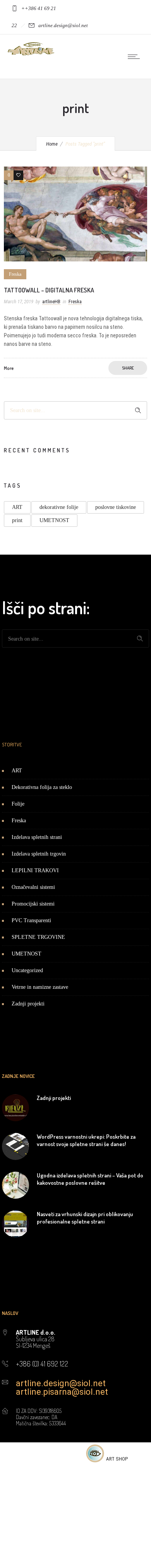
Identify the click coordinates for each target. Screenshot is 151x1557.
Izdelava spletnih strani (37, 837)
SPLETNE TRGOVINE (38, 937)
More (9, 368)
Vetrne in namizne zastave (40, 987)
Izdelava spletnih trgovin (39, 854)
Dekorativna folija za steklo (42, 787)
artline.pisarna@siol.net (62, 1392)
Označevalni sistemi (33, 887)
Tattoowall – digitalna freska (49, 290)
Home (52, 144)
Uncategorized (27, 970)
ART (17, 507)
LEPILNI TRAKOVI (35, 870)
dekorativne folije (58, 507)
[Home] (31, 53)
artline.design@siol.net (61, 1383)
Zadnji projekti (28, 1004)
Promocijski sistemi (33, 904)
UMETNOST (54, 520)
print (17, 520)
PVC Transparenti (31, 920)
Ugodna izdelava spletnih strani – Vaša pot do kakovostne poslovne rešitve (90, 1179)
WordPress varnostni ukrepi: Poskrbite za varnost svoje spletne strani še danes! (86, 1140)
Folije (18, 804)
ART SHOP (117, 1459)
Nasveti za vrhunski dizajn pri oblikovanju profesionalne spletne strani (85, 1217)
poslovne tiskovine (115, 507)
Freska (19, 820)
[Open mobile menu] (135, 56)
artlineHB (51, 301)
